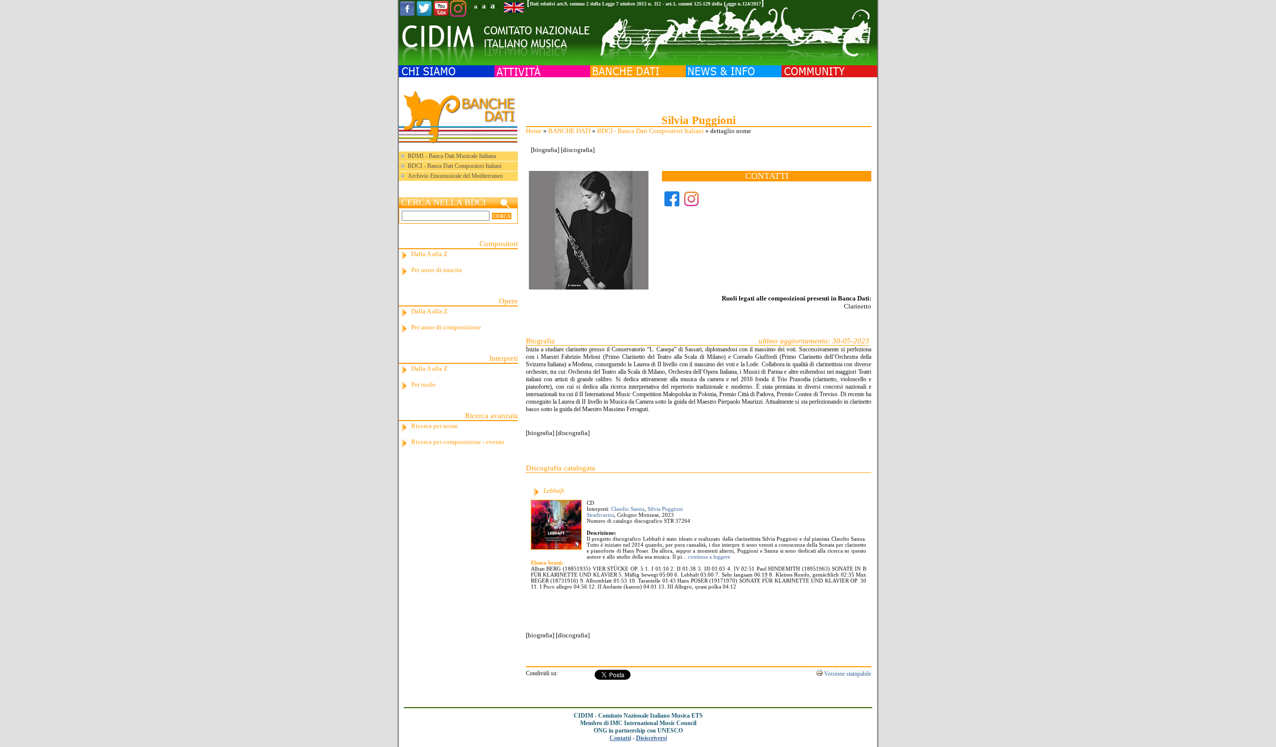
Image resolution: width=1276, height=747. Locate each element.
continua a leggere (708, 557)
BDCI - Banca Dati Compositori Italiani (650, 131)
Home (534, 131)
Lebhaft (553, 490)
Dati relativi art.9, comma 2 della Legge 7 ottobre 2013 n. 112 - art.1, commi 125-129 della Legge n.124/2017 (645, 3)
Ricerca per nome (434, 426)
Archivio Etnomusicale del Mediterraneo (455, 175)
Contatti (620, 738)
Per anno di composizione (446, 327)
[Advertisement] (698, 95)
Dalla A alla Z (429, 254)
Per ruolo (423, 384)
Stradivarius (600, 515)
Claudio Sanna (627, 509)
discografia (578, 149)
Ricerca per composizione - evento (457, 442)
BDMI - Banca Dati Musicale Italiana (452, 155)
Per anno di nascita (436, 270)
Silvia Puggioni (665, 509)
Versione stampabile (847, 673)
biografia (545, 149)
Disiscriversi (651, 738)
